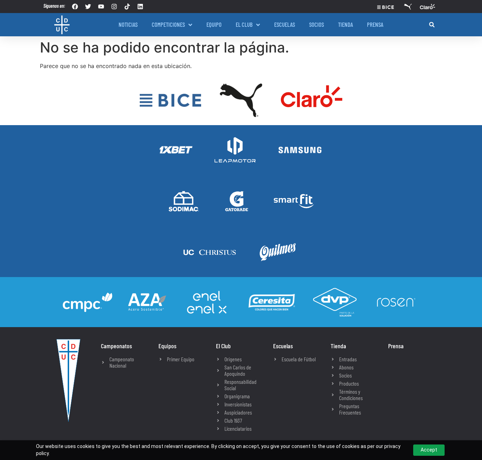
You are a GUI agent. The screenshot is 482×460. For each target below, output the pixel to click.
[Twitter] (88, 7)
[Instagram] (114, 7)
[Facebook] (75, 7)
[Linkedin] (140, 7)
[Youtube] (101, 7)
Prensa (396, 346)
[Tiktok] (127, 7)
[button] (431, 24)
